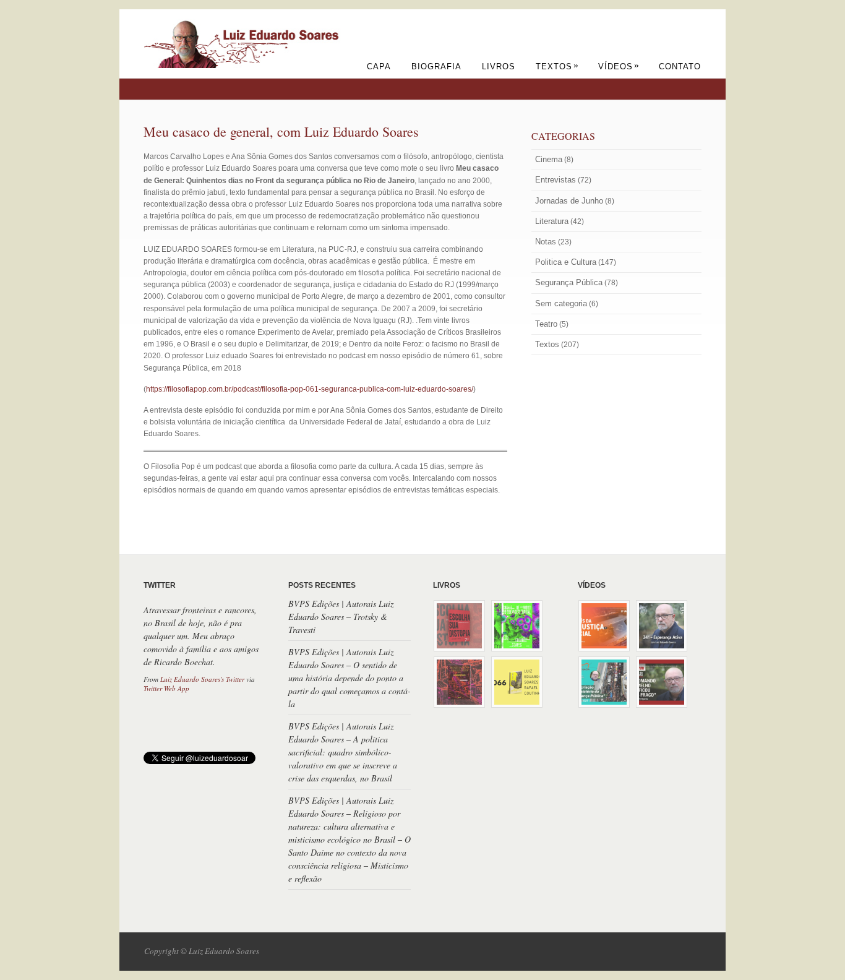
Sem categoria (561, 303)
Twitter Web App (166, 688)
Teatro (546, 324)
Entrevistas (555, 179)
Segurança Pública (569, 282)
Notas (545, 241)
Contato (680, 66)
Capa (379, 66)
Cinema (548, 159)
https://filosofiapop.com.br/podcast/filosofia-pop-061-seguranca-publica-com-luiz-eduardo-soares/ (309, 389)
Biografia (436, 66)
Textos (557, 66)
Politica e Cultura (565, 262)
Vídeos (619, 66)
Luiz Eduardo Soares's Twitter (202, 679)
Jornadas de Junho (569, 200)
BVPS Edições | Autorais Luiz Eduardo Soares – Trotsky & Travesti (340, 616)
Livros (498, 66)
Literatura (551, 221)
